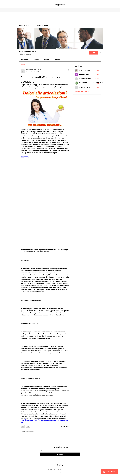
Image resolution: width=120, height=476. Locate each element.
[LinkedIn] (63, 465)
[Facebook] (57, 465)
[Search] (85, 53)
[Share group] (100, 53)
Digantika (60, 4)
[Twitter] (60, 465)
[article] (45, 252)
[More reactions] (28, 426)
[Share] (68, 70)
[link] (25, 59)
